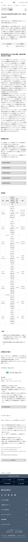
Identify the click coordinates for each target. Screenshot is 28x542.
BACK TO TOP (14, 476)
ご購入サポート (10, 5)
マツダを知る (16, 5)
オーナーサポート (23, 5)
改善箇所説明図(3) (6, 172)
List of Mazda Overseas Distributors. (9, 454)
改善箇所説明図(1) (6, 162)
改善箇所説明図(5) (6, 183)
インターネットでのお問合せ (9, 460)
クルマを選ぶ (4, 5)
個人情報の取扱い (6, 407)
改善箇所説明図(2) (6, 167)
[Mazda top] (14, 2)
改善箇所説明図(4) (6, 178)
